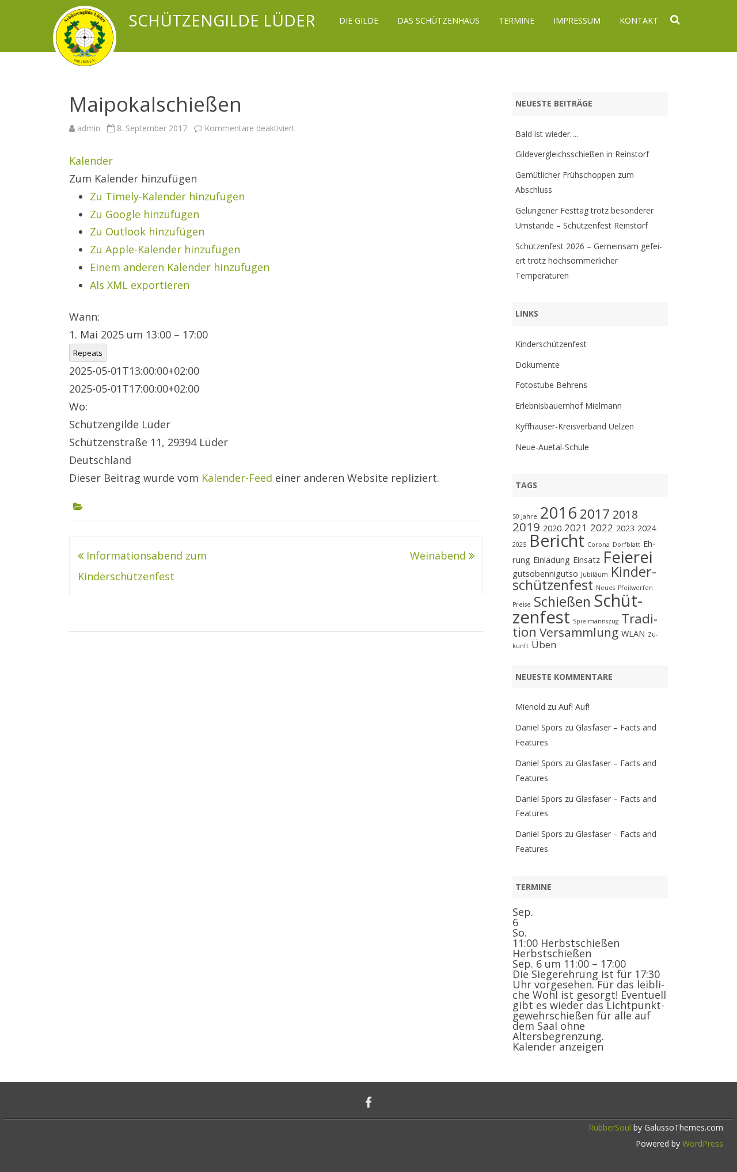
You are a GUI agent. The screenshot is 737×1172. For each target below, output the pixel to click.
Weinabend (439, 555)
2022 (601, 527)
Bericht (556, 540)
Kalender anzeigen (557, 1046)
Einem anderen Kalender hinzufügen (179, 267)
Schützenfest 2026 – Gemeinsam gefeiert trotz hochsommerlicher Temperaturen (588, 261)
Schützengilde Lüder (221, 20)
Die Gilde (358, 20)
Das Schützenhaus (438, 20)
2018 (625, 514)
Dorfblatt (626, 545)
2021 (575, 527)
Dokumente (537, 364)
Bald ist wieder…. (546, 133)
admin (88, 128)
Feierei (627, 557)
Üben (544, 644)
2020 (552, 528)
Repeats (87, 353)
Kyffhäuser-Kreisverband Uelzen (574, 426)
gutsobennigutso (545, 573)
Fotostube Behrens (551, 384)
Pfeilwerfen (635, 588)
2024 (646, 528)
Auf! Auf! (574, 706)
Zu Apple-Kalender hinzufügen (165, 249)
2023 (625, 528)
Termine (516, 20)
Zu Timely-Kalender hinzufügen (167, 196)
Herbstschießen (551, 953)
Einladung (551, 559)
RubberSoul (609, 1127)
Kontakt (639, 20)
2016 (558, 512)
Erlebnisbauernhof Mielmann (568, 405)
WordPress (701, 1143)
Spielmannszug (595, 621)
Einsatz (586, 559)
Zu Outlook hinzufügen (147, 231)
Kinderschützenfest (551, 343)
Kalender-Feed (237, 478)
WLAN (633, 633)
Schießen (562, 601)
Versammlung (579, 632)
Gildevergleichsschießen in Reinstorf (582, 154)
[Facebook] (368, 1102)
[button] (133, 178)
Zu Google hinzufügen (144, 214)
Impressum (577, 20)
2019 (526, 527)
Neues (605, 588)
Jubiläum (594, 574)
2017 (595, 514)
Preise (521, 604)
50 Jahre (524, 516)
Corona (598, 545)
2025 (519, 545)
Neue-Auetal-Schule (552, 447)
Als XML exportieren (139, 285)
